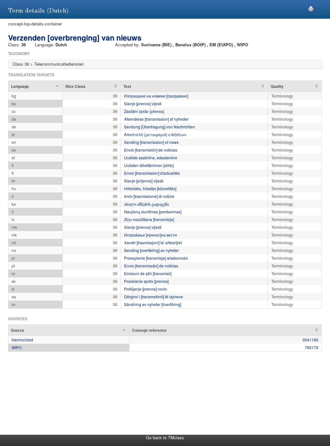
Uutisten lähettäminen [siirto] (149, 165)
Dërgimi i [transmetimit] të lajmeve (153, 296)
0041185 (310, 339)
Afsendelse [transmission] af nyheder (156, 119)
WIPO (17, 347)
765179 (311, 347)
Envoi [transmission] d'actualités (152, 173)
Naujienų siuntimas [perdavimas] (152, 211)
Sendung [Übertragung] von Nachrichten (159, 126)
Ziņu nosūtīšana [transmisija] (149, 219)
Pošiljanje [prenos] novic (145, 289)
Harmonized (22, 339)
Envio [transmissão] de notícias (151, 265)
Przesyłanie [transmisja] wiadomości (156, 258)
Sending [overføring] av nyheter (151, 250)
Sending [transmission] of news (151, 142)
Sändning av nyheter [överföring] (152, 304)
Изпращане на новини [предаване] (156, 95)
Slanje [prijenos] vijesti (143, 180)
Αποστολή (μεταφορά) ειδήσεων (155, 134)
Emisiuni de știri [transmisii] (147, 273)
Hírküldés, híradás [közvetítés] (150, 188)
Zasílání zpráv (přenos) (144, 111)
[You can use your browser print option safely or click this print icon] (311, 8)
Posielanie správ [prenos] (146, 281)
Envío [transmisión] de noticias (150, 150)
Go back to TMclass (165, 437)
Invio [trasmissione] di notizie (149, 196)
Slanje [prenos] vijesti (142, 103)
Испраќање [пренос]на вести (150, 234)
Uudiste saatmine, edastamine (150, 157)
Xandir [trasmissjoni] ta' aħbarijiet (153, 242)
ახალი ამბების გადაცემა (146, 204)
